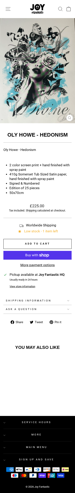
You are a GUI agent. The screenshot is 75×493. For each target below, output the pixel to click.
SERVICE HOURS (36, 422)
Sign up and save (36, 459)
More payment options (37, 265)
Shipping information (28, 300)
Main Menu (36, 447)
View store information (22, 286)
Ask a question (21, 309)
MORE (36, 434)
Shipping (31, 210)
